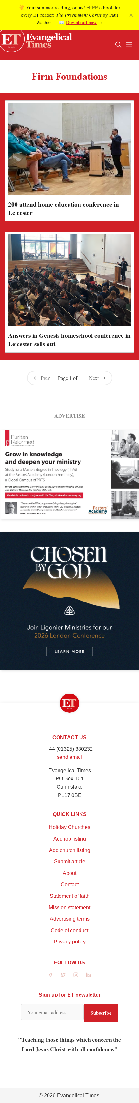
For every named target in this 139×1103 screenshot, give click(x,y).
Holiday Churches (69, 827)
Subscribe (101, 1012)
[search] (118, 45)
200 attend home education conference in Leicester (63, 208)
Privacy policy (70, 941)
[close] (131, 15)
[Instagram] (76, 975)
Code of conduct (69, 930)
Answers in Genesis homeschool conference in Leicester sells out (69, 339)
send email (69, 757)
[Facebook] (51, 975)
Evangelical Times (78, 1095)
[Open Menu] (128, 45)
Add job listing (69, 838)
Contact (70, 884)
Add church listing (69, 850)
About (69, 873)
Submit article (69, 861)
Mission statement (69, 907)
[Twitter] (63, 975)
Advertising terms (70, 919)
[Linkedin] (88, 975)
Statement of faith (70, 896)
